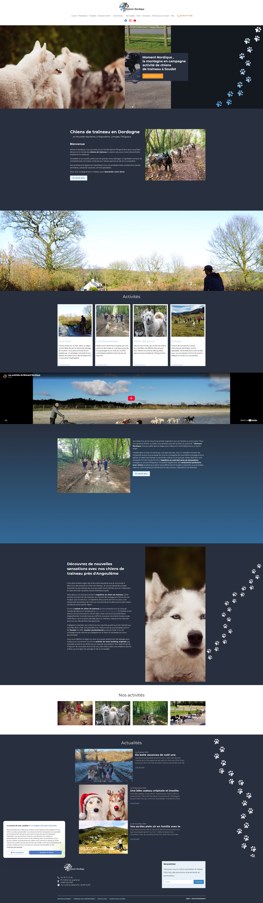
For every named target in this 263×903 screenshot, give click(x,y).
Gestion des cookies (117, 899)
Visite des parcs (144, 341)
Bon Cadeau (130, 16)
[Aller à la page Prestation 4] (187, 321)
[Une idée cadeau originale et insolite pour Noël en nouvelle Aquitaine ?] (103, 809)
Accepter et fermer (46, 852)
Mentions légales (64, 899)
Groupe (176, 341)
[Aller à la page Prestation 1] (75, 321)
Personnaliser (18, 853)
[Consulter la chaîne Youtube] (135, 20)
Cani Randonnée (107, 341)
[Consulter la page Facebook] (126, 20)
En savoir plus (79, 178)
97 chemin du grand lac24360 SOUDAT (70, 881)
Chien (139, 16)
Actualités (92, 16)
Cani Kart (65, 341)
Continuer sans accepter (14, 847)
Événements (118, 16)
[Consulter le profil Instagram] (130, 20)
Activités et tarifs (104, 16)
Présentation (83, 16)
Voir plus (75, 713)
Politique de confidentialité (84, 899)
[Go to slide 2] (133, 107)
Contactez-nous (153, 76)
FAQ (172, 16)
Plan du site (102, 899)
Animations (146, 16)
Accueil (74, 16)
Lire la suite (139, 767)
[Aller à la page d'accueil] (131, 7)
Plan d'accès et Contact (160, 16)
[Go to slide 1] (130, 107)
